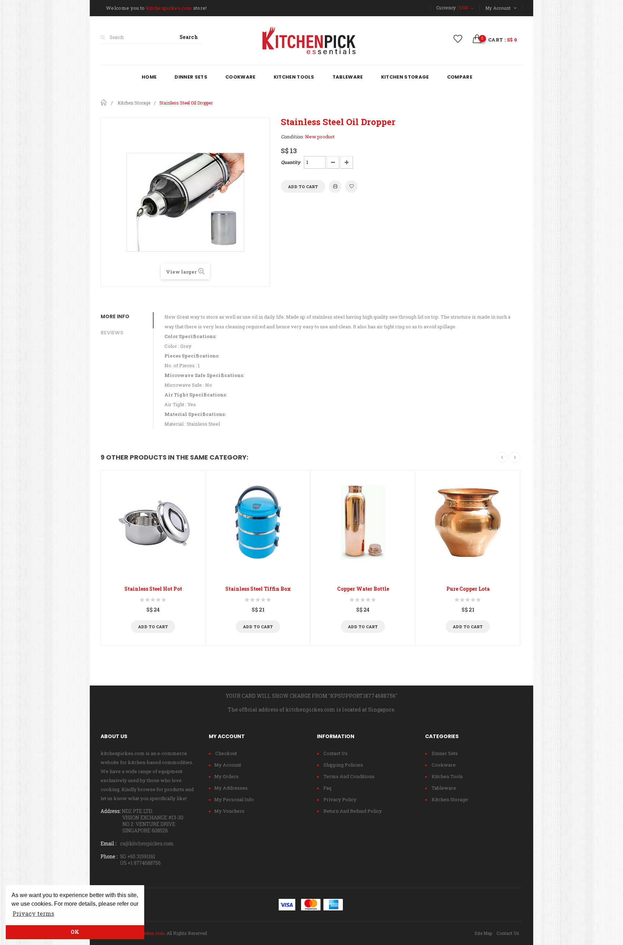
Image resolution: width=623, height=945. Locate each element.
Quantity (290, 162)
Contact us (335, 753)
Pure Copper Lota (468, 588)
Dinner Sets (444, 753)
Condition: (292, 136)
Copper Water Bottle (363, 588)
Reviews (112, 332)
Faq (326, 788)
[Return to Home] (103, 102)
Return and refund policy (352, 811)
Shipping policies (342, 765)
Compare (171, 626)
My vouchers (229, 811)
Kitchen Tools (446, 776)
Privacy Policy (339, 799)
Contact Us (507, 933)
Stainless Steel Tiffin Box (258, 588)
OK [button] (75, 931)
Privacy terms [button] (33, 913)
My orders (226, 776)
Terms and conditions (348, 776)
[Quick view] (153, 522)
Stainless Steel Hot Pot (153, 588)
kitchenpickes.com (145, 933)
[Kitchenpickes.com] (311, 40)
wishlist (458, 39)
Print (335, 186)
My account (227, 765)
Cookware (443, 765)
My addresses (231, 788)
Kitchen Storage (449, 799)
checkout (225, 753)
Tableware (443, 788)
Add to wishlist (351, 186)
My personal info (234, 799)
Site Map (483, 933)
